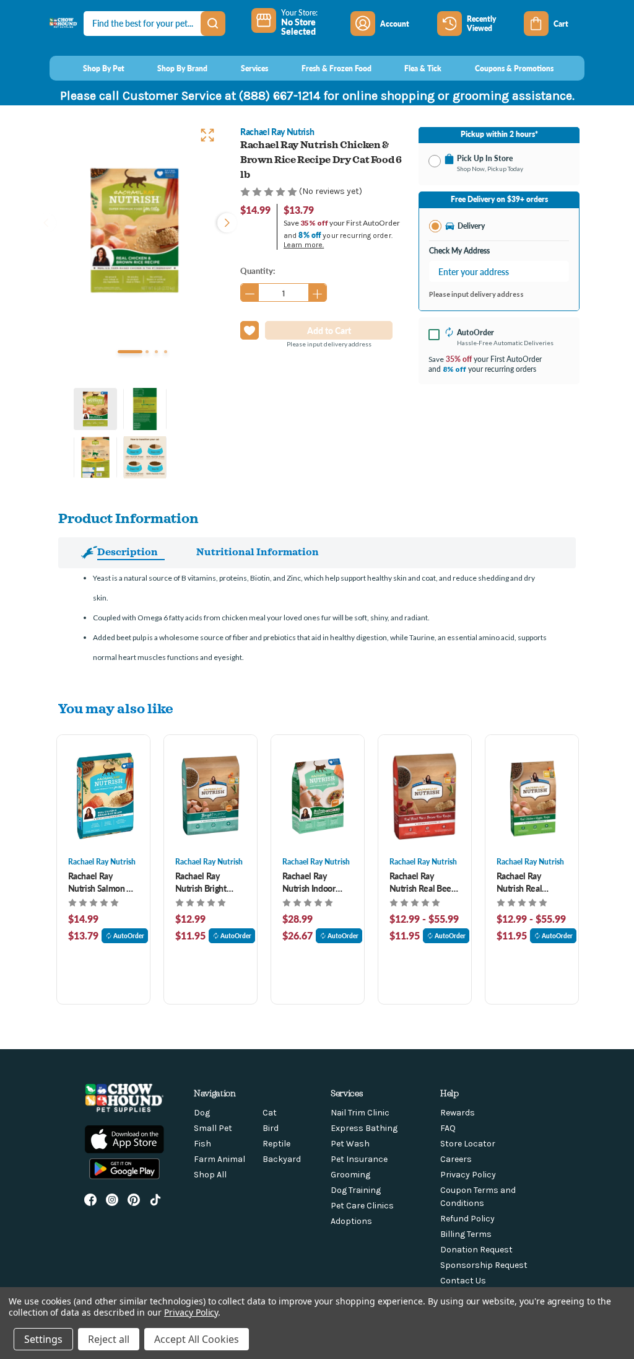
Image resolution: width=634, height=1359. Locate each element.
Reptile (276, 1143)
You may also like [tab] (115, 708)
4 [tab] (165, 351)
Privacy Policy (468, 1174)
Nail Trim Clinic (360, 1112)
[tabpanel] (135, 230)
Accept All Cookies (196, 1339)
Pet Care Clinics (362, 1205)
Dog (202, 1112)
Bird (271, 1128)
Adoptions (351, 1221)
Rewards (457, 1112)
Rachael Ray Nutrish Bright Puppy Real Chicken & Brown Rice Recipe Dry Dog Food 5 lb (207, 881)
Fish (202, 1143)
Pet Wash (350, 1143)
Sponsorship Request (484, 1265)
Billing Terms (466, 1234)
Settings (43, 1339)
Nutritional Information (257, 551)
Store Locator (467, 1143)
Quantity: (257, 270)
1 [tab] (130, 351)
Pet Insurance (359, 1159)
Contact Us (463, 1280)
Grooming (350, 1174)
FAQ (448, 1128)
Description (127, 551)
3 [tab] (156, 351)
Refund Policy (467, 1218)
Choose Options (103, 795)
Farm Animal (219, 1159)
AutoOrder (128, 935)
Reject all (108, 1339)
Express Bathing (364, 1128)
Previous (45, 221)
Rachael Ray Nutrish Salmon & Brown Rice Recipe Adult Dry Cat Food (103, 881)
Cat (270, 1112)
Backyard (282, 1159)
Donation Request (476, 1249)
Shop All (210, 1174)
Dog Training (356, 1190)
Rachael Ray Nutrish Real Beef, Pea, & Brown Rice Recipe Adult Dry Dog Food (423, 881)
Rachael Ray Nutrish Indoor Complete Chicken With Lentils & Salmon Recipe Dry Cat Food (316, 881)
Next (224, 221)
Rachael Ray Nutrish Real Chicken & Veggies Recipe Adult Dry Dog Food (531, 881)
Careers (456, 1159)
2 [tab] (147, 351)
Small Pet (213, 1128)
